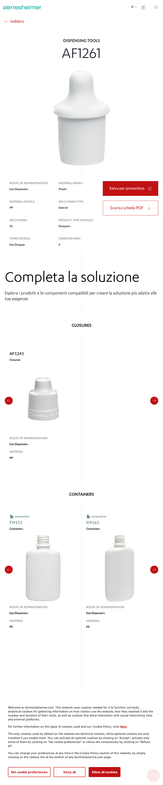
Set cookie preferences (29, 772)
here (123, 726)
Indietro (17, 22)
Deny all (69, 772)
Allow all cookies (104, 772)
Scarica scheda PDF (127, 208)
